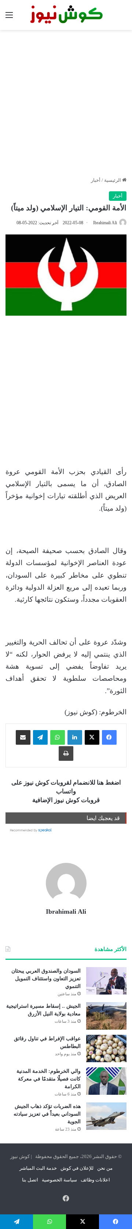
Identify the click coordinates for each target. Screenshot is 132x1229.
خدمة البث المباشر (38, 1168)
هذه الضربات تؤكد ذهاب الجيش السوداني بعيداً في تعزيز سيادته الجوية (47, 1114)
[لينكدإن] (74, 737)
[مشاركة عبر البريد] (23, 737)
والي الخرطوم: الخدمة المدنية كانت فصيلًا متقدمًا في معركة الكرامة (48, 1078)
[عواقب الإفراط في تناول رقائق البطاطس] (106, 1048)
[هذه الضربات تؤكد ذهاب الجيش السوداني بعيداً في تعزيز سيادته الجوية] (106, 1116)
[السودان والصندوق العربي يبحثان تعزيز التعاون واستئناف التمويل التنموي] (106, 981)
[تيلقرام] (40, 737)
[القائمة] (9, 18)
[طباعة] (66, 753)
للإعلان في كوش (77, 1168)
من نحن (105, 1168)
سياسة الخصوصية (59, 1180)
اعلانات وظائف (95, 1180)
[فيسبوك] (109, 737)
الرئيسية (113, 180)
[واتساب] (57, 737)
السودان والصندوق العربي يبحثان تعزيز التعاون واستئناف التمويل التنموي (46, 978)
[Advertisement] (66, 103)
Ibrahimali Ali (105, 222)
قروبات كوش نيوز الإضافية (66, 800)
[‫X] (92, 737)
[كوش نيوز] (66, 15)
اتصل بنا (30, 1180)
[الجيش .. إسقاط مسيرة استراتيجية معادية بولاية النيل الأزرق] (106, 1016)
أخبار (95, 180)
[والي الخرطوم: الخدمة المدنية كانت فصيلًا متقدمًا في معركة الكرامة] (106, 1081)
